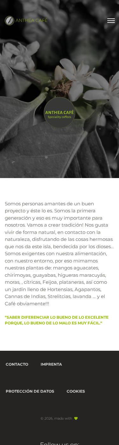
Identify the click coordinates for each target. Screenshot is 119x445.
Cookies (76, 391)
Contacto (17, 364)
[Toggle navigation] (111, 20)
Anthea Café (31, 20)
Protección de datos (30, 391)
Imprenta (51, 364)
